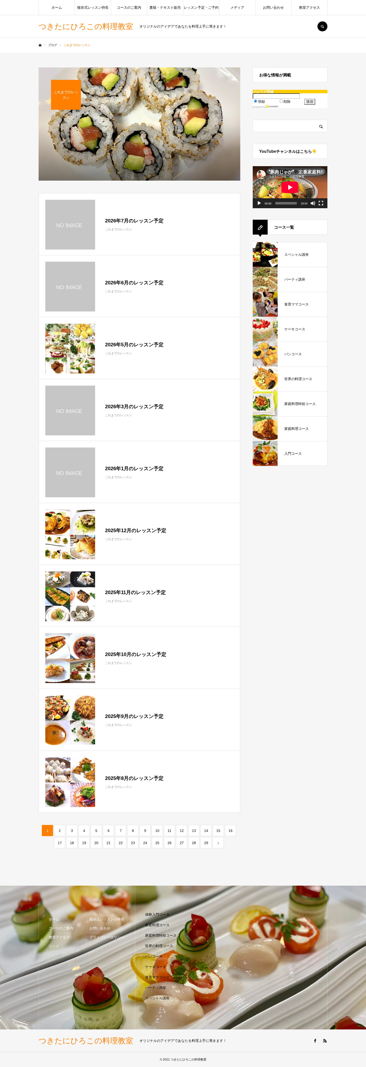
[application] (290, 187)
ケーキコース (155, 967)
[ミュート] (312, 203)
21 (109, 843)
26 (170, 843)
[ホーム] (40, 45)
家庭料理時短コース (161, 935)
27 (182, 843)
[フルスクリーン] (320, 203)
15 (218, 831)
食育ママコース (157, 977)
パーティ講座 (155, 988)
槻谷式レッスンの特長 (106, 919)
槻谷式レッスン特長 (93, 7)
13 (194, 831)
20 (96, 843)
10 (157, 831)
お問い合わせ (273, 7)
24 (145, 843)
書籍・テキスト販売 (165, 7)
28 (194, 843)
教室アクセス (309, 7)
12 (182, 831)
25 (157, 843)
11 (169, 831)
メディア (237, 7)
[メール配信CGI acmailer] (272, 106)
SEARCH (322, 26)
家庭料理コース (157, 925)
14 (206, 831)
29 (206, 843)
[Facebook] (314, 1040)
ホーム (57, 7)
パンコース (154, 956)
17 (60, 843)
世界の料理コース (159, 946)
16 (231, 831)
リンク (54, 946)
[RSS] (324, 1040)
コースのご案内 (129, 7)
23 (133, 843)
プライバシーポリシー (106, 937)
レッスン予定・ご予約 (201, 7)
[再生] (259, 203)
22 (121, 843)
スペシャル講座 (157, 998)
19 (84, 843)
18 (72, 843)
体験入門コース (157, 914)
